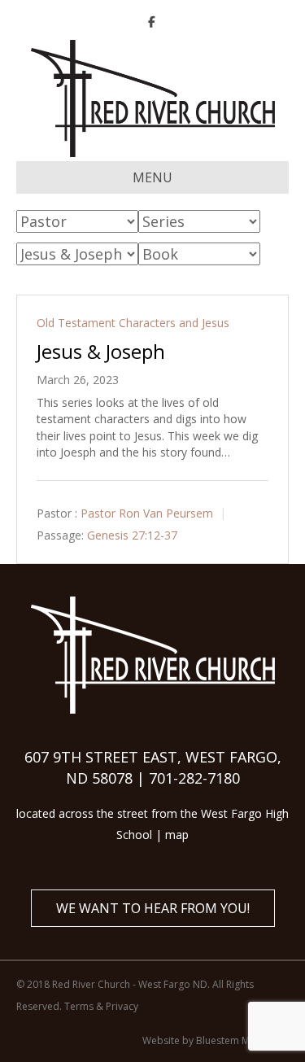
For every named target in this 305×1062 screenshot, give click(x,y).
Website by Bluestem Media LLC (215, 1040)
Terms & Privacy (101, 1006)
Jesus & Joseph (101, 351)
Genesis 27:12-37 (132, 535)
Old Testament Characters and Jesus (133, 322)
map (177, 834)
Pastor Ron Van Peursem (147, 513)
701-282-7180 (194, 778)
